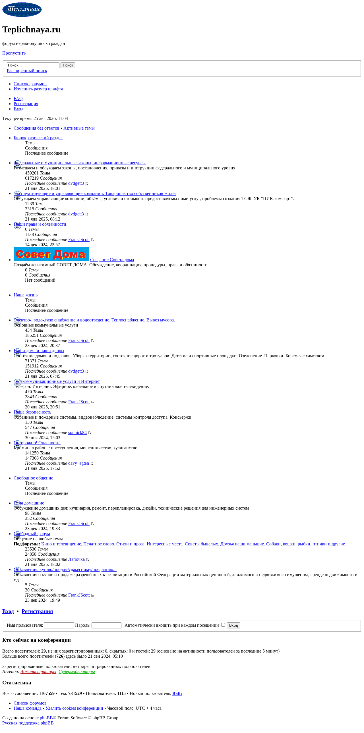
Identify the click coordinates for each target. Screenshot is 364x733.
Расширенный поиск (27, 70)
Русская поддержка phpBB (28, 722)
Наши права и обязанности (40, 224)
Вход (18, 108)
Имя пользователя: (25, 625)
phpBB (46, 717)
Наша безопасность (32, 412)
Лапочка (76, 559)
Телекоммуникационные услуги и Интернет (57, 381)
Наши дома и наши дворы (39, 350)
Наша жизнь (26, 294)
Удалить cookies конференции (74, 708)
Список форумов (30, 83)
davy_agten (78, 463)
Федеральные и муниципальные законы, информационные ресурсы (80, 162)
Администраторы (38, 671)
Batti (177, 693)
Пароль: (82, 625)
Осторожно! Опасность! (37, 442)
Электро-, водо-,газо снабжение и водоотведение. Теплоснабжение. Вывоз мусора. (94, 319)
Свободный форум (32, 533)
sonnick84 (77, 432)
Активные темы (79, 128)
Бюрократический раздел (38, 137)
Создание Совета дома (112, 259)
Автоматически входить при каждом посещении (172, 625)
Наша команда (28, 708)
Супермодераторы (77, 671)
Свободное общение (33, 477)
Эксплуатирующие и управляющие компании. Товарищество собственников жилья (95, 193)
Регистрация (26, 103)
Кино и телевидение (61, 543)
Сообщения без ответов (36, 128)
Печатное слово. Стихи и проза (113, 543)
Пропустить (14, 53)
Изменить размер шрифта (38, 88)
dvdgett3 (76, 183)
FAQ (18, 98)
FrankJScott (79, 239)
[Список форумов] (22, 15)
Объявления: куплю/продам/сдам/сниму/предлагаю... (65, 569)
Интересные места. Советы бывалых (182, 543)
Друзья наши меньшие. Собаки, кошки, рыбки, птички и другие (282, 543)
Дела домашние (29, 503)
